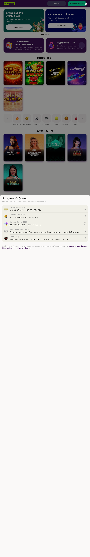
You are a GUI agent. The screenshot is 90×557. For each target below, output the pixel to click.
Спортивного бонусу (77, 246)
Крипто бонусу (24, 248)
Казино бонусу (8, 248)
